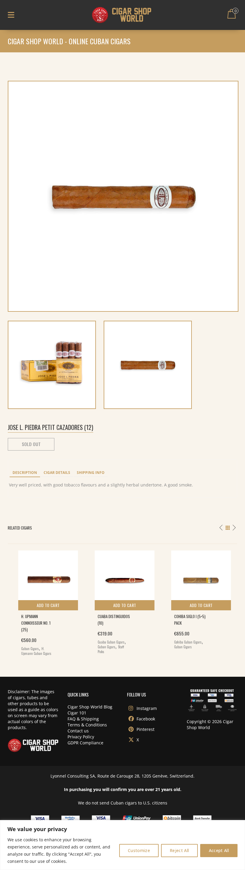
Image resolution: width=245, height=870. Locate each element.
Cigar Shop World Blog (90, 707)
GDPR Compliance (85, 743)
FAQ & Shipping (83, 719)
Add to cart (48, 605)
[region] (122, 845)
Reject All (179, 850)
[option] (46, 601)
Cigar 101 (77, 713)
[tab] (24, 473)
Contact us (78, 731)
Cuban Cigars (30, 648)
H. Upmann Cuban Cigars (36, 651)
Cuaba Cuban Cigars (111, 642)
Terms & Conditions (87, 725)
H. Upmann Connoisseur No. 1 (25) (35, 622)
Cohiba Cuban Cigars (188, 642)
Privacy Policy (81, 737)
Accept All (219, 850)
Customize (139, 850)
